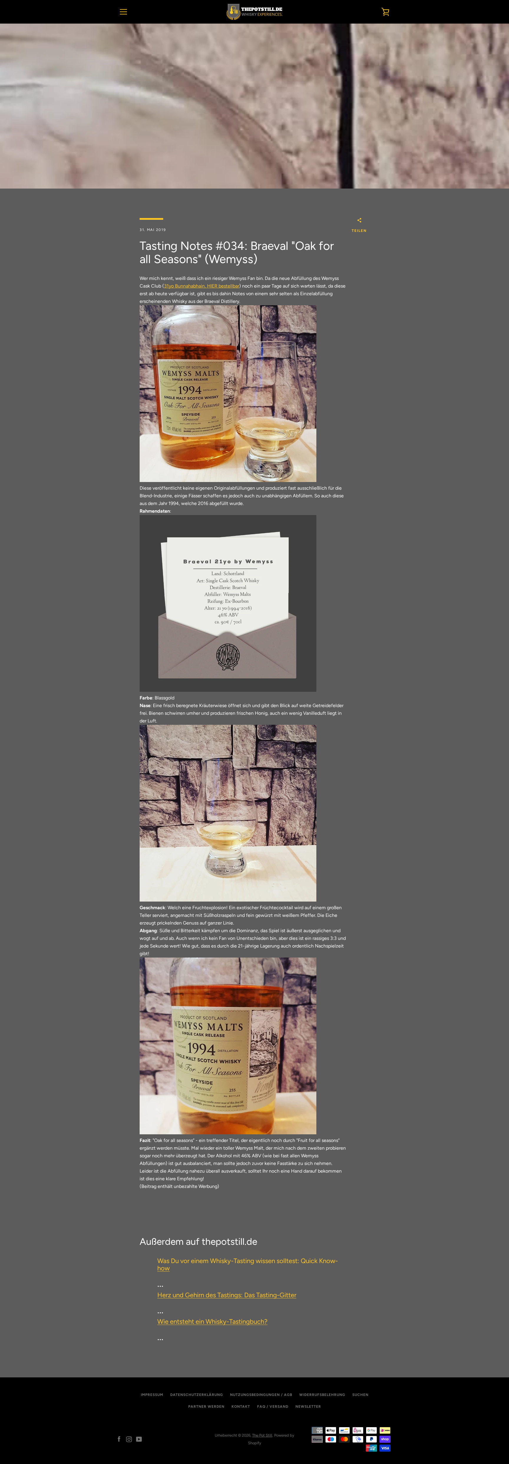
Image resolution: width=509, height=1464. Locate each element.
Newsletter (308, 1406)
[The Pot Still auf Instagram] (129, 1439)
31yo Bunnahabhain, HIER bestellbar (201, 286)
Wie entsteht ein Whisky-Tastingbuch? (212, 1322)
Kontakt (241, 1406)
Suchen (360, 1395)
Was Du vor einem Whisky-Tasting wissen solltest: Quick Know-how (247, 1264)
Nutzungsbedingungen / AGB (261, 1395)
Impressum (152, 1395)
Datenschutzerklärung (196, 1395)
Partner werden (206, 1406)
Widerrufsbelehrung (322, 1395)
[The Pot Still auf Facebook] (119, 1439)
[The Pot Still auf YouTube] (139, 1439)
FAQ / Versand (272, 1406)
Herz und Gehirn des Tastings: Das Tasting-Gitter (226, 1295)
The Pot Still (262, 1435)
